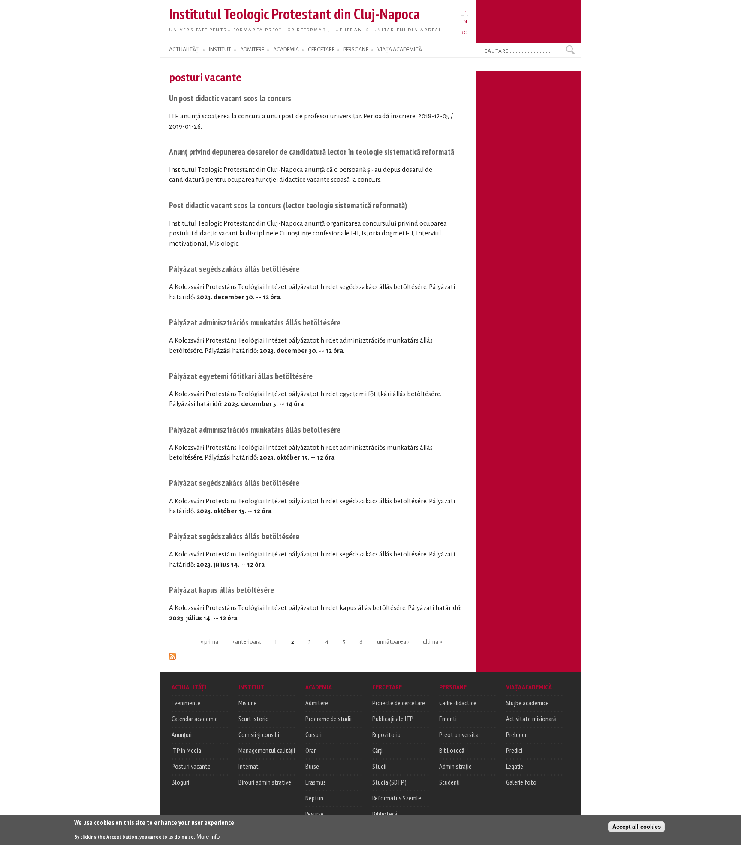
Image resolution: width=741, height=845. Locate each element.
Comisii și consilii (258, 734)
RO (464, 33)
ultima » (432, 641)
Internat (248, 766)
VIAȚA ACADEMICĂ (399, 50)
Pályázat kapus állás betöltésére (221, 589)
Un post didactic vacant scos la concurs (230, 98)
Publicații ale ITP (392, 718)
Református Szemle (396, 798)
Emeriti (448, 718)
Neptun (314, 798)
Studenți (449, 782)
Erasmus (315, 782)
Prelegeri (517, 734)
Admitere (316, 702)
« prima (209, 641)
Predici (514, 750)
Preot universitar (459, 734)
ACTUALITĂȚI (184, 50)
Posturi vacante (191, 766)
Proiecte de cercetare (398, 702)
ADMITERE (252, 50)
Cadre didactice (457, 702)
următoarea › (393, 641)
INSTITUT (220, 50)
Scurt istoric (253, 718)
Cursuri (313, 734)
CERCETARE (321, 50)
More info (208, 836)
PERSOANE (355, 50)
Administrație (455, 766)
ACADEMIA (286, 50)
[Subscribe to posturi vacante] (172, 655)
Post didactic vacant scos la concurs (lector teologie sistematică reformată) (288, 205)
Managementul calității (266, 750)
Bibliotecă (384, 813)
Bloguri (180, 782)
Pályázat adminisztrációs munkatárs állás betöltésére (254, 322)
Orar (310, 750)
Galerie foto (521, 782)
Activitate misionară (531, 718)
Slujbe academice (527, 702)
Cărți (377, 750)
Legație (514, 766)
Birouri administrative (264, 782)
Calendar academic (194, 718)
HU (464, 10)
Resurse (314, 813)
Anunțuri (182, 734)
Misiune (247, 702)
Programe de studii (328, 718)
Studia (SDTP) (389, 782)
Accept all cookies (636, 826)
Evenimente (186, 702)
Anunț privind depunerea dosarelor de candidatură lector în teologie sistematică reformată (311, 151)
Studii (379, 766)
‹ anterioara (246, 641)
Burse (312, 766)
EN (464, 21)
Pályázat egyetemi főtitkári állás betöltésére (241, 375)
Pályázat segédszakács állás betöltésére (234, 268)
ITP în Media (186, 750)
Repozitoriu (386, 734)
